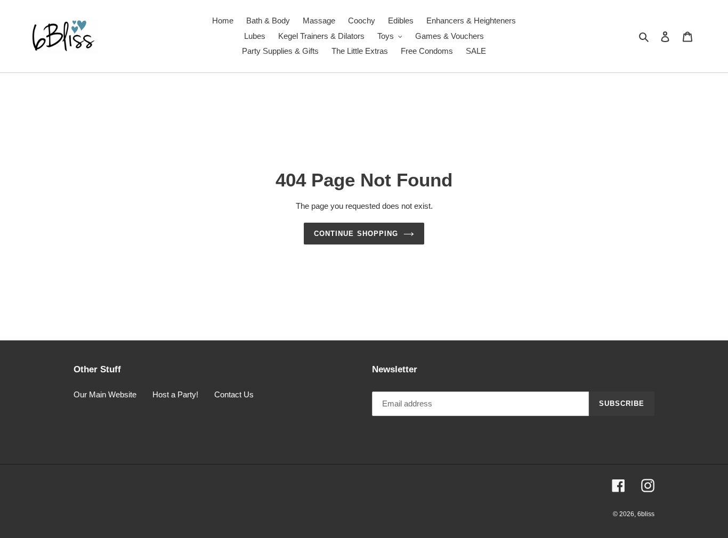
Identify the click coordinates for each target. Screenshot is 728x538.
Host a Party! (175, 394)
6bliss (645, 514)
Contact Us (234, 394)
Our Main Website (105, 394)
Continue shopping (356, 234)
